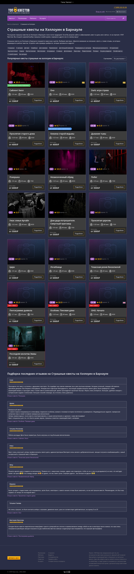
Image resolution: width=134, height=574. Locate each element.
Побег (94, 177)
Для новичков (43, 48)
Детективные (68, 51)
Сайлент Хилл (17, 90)
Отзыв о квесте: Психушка (16, 396)
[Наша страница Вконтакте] (65, 572)
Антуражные (51, 51)
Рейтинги (33, 18)
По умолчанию (119, 58)
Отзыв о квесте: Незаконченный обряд (20, 476)
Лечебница (56, 267)
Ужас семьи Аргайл (19, 220)
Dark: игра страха (100, 90)
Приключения (53, 48)
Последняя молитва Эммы (23, 354)
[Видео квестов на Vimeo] (69, 572)
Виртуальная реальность (100, 48)
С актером (19, 48)
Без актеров (23, 54)
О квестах (41, 559)
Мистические (41, 51)
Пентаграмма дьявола (21, 310)
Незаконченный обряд (61, 177)
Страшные (11, 48)
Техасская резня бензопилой (105, 267)
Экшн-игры (77, 51)
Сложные (59, 51)
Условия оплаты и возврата (56, 561)
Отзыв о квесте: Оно (14, 513)
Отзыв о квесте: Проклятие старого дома (21, 496)
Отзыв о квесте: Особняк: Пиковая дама (21, 421)
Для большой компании (66, 48)
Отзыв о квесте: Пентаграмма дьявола (20, 536)
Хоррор (21, 51)
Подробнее (38, 100)
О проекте (51, 553)
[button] (121, 11)
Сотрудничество (53, 557)
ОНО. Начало (97, 310)
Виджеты (51, 555)
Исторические (114, 48)
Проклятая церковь (101, 220)
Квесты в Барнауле (13, 24)
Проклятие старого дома (22, 133)
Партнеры (41, 557)
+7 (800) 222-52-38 (120, 7)
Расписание (22, 18)
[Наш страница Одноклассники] (67, 572)
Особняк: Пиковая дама (62, 310)
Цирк (12, 267)
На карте (43, 18)
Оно (52, 90)
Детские (26, 48)
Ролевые (95, 51)
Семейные (34, 48)
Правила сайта (52, 559)
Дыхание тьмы (98, 133)
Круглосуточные (13, 51)
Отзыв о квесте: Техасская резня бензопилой (22, 457)
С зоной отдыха (12, 54)
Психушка (15, 177)
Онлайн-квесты (117, 51)
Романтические (86, 51)
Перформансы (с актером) (83, 48)
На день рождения (105, 51)
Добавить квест (14, 558)
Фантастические (31, 51)
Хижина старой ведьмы (62, 133)
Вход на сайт (100, 11)
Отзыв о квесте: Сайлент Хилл (17, 438)
